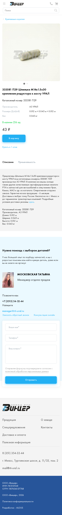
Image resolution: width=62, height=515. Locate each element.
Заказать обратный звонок (15, 314)
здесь (31, 201)
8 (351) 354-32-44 (51, 3)
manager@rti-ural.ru (13, 311)
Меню (5, 3)
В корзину (14, 138)
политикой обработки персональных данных (27, 371)
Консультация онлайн (44, 314)
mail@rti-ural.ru (11, 468)
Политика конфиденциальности (17, 501)
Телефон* (13, 338)
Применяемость (26, 162)
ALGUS (19, 507)
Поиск (55, 10)
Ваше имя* (14, 327)
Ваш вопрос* (15, 348)
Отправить (31, 379)
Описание (8, 162)
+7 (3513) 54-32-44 (13, 301)
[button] (24, 84)
